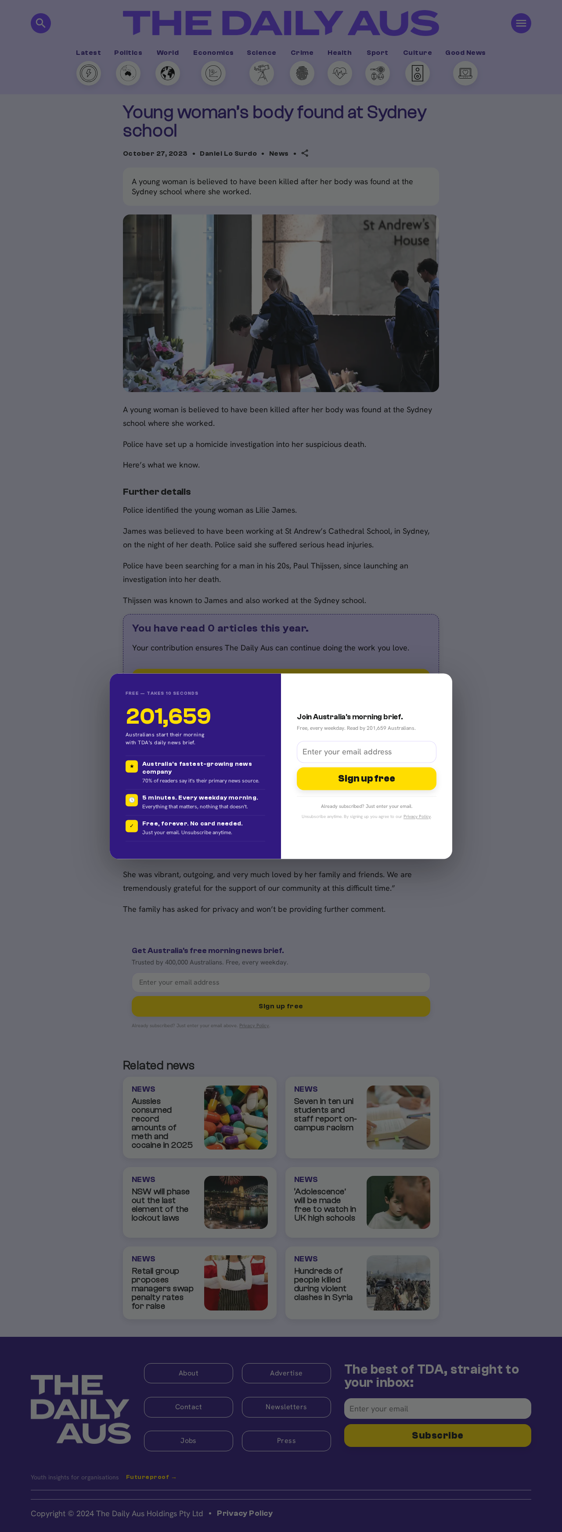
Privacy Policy (417, 816)
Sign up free (366, 778)
